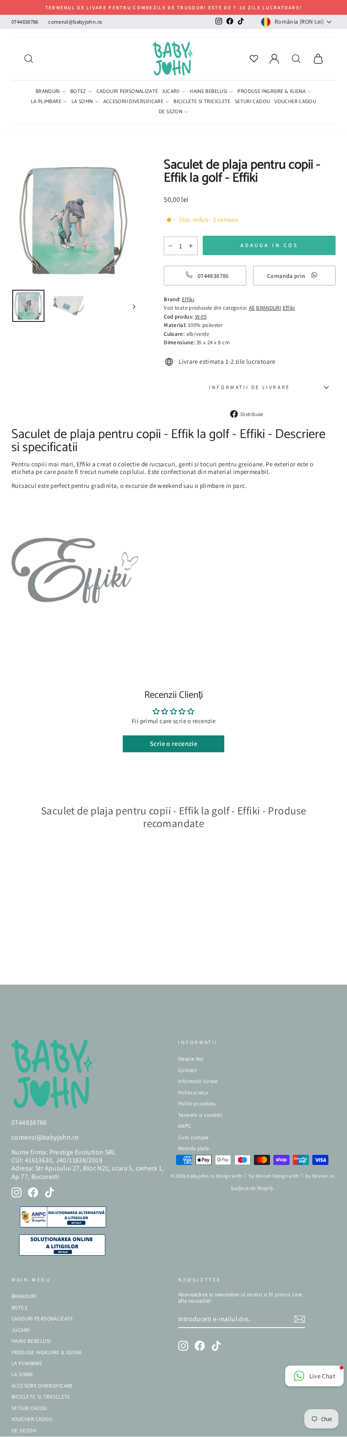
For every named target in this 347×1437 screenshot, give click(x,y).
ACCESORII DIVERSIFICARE (133, 102)
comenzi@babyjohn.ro (75, 21)
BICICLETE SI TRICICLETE (202, 102)
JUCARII (171, 92)
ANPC (184, 1125)
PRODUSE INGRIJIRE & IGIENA (271, 92)
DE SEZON (170, 112)
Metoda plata (193, 1148)
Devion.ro (323, 1176)
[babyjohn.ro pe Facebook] (33, 1192)
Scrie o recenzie (173, 743)
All (252, 307)
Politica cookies (196, 1103)
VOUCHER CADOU (295, 102)
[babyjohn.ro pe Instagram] (16, 1192)
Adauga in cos (37, 965)
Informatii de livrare (249, 387)
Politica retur (193, 1092)
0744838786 (25, 21)
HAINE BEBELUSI (208, 92)
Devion (263, 1176)
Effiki (289, 307)
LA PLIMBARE (46, 102)
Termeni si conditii (200, 1115)
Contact (187, 1070)
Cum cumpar (193, 1137)
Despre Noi (191, 1058)
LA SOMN (82, 102)
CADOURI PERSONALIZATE (127, 92)
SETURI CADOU (252, 102)
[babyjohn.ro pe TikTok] (49, 1192)
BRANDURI (48, 92)
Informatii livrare (198, 1081)
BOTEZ (78, 92)
